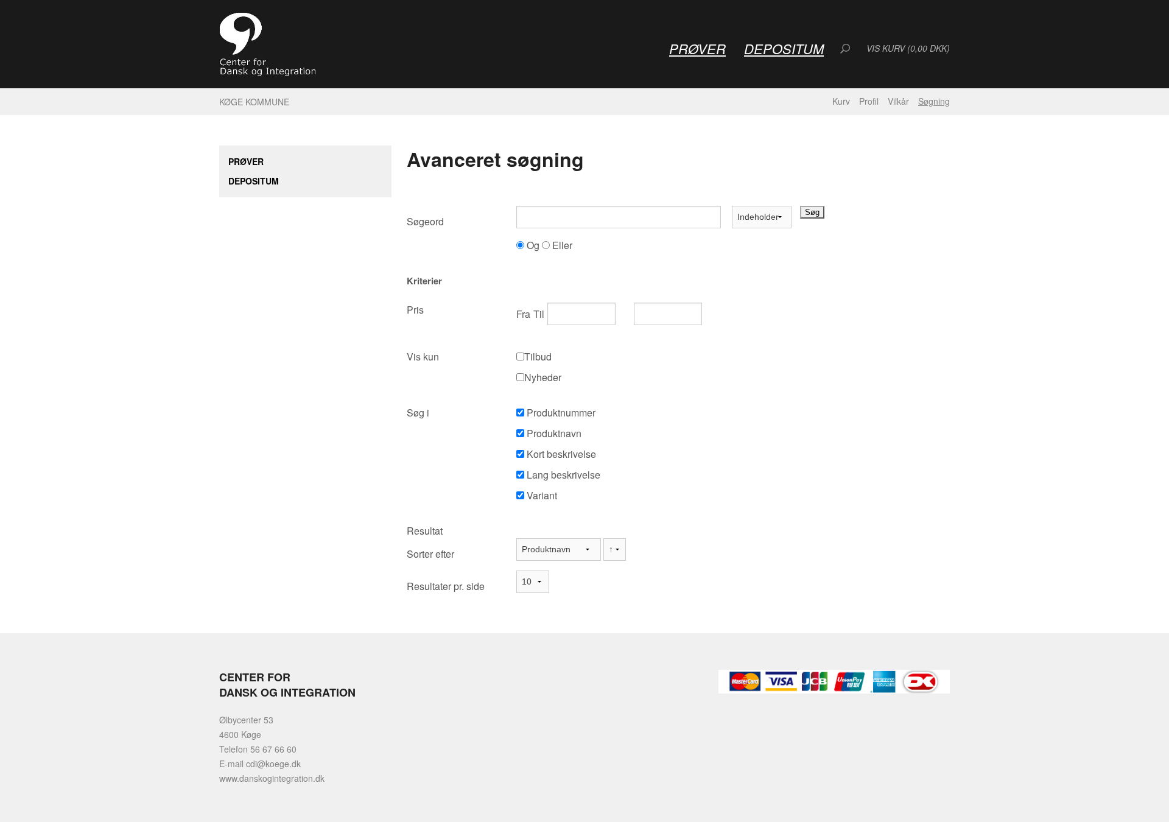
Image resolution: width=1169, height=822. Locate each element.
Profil (869, 101)
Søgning (934, 101)
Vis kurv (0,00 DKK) (908, 48)
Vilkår (898, 101)
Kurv (841, 101)
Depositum (784, 48)
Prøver (697, 48)
